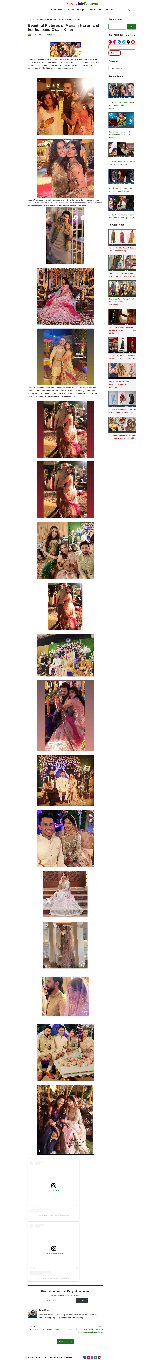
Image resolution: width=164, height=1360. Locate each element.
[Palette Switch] (129, 10)
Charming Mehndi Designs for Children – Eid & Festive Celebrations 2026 (119, 384)
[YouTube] (133, 42)
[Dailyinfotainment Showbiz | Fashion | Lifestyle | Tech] (82, 4)
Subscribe (82, 1300)
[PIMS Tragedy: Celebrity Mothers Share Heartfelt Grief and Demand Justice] (121, 91)
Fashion (71, 10)
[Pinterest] (110, 42)
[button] (85, 9)
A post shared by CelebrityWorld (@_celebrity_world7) (53, 1215)
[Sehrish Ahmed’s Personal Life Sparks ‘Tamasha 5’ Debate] (121, 177)
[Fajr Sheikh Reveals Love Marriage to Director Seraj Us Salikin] (121, 150)
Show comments (65, 1342)
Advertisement (94, 10)
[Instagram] (114, 42)
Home (53, 10)
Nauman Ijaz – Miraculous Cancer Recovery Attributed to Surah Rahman (121, 135)
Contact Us (109, 10)
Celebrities (36, 19)
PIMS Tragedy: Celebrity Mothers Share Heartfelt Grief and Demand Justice (121, 105)
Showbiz (62, 10)
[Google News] (99, 1357)
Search (131, 27)
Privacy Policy (56, 1357)
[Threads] (128, 42)
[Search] (133, 10)
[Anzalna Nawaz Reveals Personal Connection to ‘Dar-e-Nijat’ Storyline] (121, 203)
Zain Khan (34, 35)
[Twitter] (124, 42)
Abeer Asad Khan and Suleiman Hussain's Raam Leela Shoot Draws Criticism (122, 330)
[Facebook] (119, 42)
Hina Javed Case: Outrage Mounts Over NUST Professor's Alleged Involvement (121, 302)
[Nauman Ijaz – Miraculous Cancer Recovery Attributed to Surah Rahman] (121, 120)
